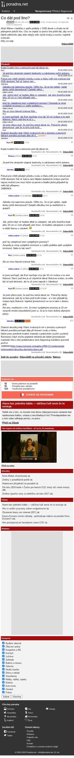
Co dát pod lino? (15, 18)
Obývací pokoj (13, 646)
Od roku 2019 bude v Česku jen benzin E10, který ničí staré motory (36, 487)
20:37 (41, 269)
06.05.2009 (33, 269)
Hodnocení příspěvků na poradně (18, 483)
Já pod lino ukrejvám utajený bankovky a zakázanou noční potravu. (36, 73)
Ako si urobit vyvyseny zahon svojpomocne (24, 508)
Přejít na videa (8, 466)
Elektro (9, 682)
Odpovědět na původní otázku (36, 357)
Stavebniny (11, 676)
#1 (72, 142)
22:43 (27, 321)
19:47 (27, 170)
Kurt (8, 143)
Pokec (9, 692)
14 (14, 519)
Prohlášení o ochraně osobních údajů (42, 747)
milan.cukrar (13, 196)
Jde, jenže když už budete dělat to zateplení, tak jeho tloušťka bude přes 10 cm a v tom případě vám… (36, 96)
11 (51, 494)
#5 (72, 215)
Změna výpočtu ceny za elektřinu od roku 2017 (25, 493)
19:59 (42, 215)
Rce (10, 255)
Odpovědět (67, 44)
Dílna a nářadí (13, 673)
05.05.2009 (37, 196)
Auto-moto (11, 686)
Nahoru (57, 357)
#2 (72, 169)
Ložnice (9, 656)
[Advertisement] (37, 54)
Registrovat (66, 11)
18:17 (45, 196)
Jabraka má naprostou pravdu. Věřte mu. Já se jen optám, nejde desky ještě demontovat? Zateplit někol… (35, 88)
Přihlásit (56, 11)
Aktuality (6, 471)
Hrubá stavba (51, 22)
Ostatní (9, 689)
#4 (72, 195)
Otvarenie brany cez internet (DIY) (19, 512)
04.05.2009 (34, 22)
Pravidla (30, 731)
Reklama (30, 734)
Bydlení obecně (13, 643)
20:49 (42, 236)
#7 (72, 255)
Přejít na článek (10, 422)
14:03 (26, 143)
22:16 (42, 289)
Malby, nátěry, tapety (16, 679)
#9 (72, 288)
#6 (72, 235)
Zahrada (10, 659)
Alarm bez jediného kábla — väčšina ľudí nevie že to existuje (32, 504)
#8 (72, 269)
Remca (11, 156)
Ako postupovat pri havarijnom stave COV (23, 522)
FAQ (28, 740)
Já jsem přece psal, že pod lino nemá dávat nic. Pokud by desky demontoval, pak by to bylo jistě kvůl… (35, 126)
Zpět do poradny (9, 357)
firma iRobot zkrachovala (14, 476)
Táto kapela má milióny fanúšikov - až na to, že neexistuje (28, 428)
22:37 (34, 156)
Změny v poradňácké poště (15, 479)
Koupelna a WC (13, 650)
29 (4, 490)
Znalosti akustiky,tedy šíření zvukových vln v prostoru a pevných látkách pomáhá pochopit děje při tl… (33, 134)
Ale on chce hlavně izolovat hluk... (20, 111)
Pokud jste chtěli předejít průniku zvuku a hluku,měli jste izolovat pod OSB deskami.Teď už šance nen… (35, 80)
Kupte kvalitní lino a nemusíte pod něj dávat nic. (25, 67)
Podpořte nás (8, 379)
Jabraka (10, 170)
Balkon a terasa (13, 663)
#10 (71, 321)
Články (5, 500)
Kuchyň (9, 653)
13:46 (42, 22)
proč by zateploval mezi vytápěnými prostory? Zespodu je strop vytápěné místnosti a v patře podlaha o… (34, 104)
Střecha (9, 666)
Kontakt (30, 743)
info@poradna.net (45, 752)
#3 (72, 156)
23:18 (39, 255)
